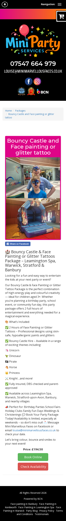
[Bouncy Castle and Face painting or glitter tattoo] (33, 198)
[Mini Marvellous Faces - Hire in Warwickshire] (33, 40)
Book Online (33, 457)
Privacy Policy (46, 510)
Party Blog (32, 510)
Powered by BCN (33, 498)
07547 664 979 (33, 64)
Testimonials (42, 514)
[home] (5, 4)
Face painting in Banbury (23, 503)
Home (8, 110)
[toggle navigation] (59, 4)
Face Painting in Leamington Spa (36, 507)
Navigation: (48, 4)
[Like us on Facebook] (28, 81)
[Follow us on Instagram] (37, 81)
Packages (20, 110)
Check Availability (33, 467)
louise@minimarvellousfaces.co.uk (33, 71)
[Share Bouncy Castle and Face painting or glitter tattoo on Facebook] (33, 244)
